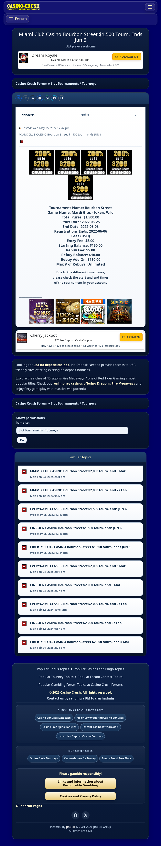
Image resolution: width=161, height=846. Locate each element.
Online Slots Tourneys (44, 758)
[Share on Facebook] (40, 98)
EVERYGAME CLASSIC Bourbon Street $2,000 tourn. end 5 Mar (77, 566)
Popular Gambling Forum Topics (62, 684)
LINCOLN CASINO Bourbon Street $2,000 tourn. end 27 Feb (76, 623)
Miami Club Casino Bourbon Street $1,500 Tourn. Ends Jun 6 (80, 37)
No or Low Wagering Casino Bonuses (100, 718)
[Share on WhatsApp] (47, 98)
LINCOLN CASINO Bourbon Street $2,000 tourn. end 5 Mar (75, 585)
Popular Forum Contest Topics (100, 677)
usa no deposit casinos (51, 365)
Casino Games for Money (80, 758)
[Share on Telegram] (54, 98)
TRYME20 (133, 337)
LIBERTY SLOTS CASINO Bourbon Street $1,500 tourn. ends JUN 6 (80, 547)
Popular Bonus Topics (53, 669)
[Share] (19, 98)
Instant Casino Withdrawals (100, 727)
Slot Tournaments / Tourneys (73, 83)
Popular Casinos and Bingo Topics (99, 669)
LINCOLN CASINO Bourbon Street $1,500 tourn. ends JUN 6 (76, 528)
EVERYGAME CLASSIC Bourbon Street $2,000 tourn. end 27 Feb (78, 604)
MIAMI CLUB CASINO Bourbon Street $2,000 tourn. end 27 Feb (78, 490)
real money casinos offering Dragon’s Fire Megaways (94, 383)
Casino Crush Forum (31, 83)
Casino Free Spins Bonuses (59, 727)
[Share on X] (33, 98)
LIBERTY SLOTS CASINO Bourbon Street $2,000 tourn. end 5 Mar (79, 642)
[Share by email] (61, 98)
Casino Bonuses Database (54, 718)
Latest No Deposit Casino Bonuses (81, 736)
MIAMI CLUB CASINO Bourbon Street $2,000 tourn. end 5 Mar (77, 471)
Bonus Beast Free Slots (116, 758)
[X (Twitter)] (86, 815)
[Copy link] (26, 98)
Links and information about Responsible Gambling (80, 783)
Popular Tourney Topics (56, 677)
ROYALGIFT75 (128, 56)
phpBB (70, 827)
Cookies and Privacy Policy (80, 796)
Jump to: (23, 422)
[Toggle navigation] (150, 7)
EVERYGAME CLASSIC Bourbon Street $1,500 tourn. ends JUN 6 (78, 509)
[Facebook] (75, 815)
